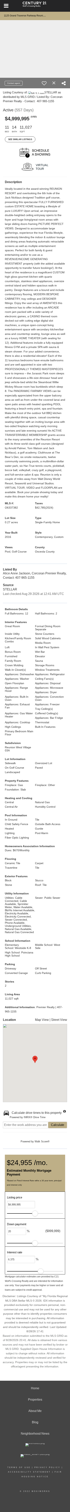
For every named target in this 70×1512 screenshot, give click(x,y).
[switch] (44, 83)
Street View (59, 1019)
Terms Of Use (19, 1467)
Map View (42, 1019)
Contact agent (13, 83)
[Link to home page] (35, 6)
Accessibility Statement (29, 1472)
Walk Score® (42, 1141)
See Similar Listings (20, 139)
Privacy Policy (47, 1467)
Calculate (57, 1125)
